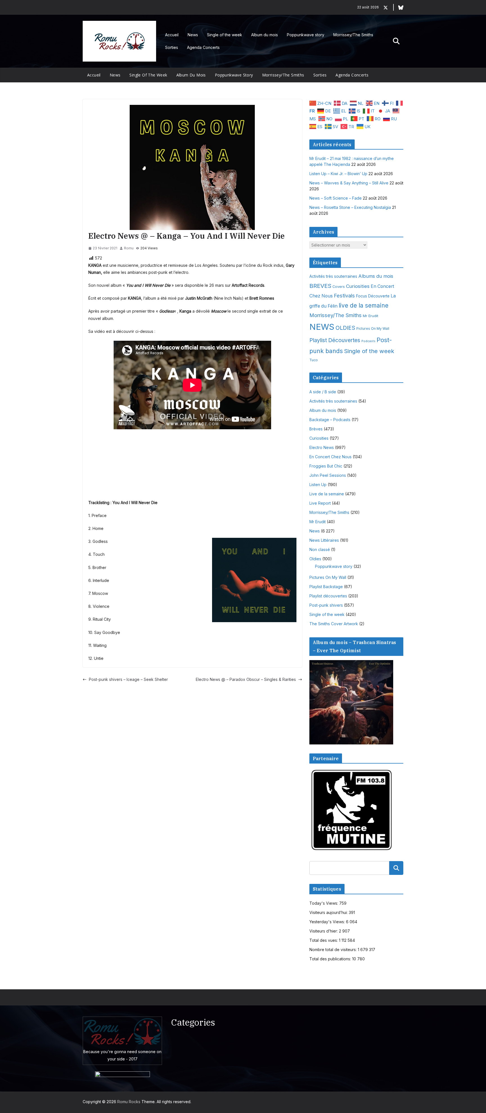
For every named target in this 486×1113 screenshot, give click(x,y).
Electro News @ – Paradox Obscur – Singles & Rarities (246, 679)
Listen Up (318, 484)
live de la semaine (363, 305)
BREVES (320, 285)
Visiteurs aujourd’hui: (329, 912)
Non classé (319, 549)
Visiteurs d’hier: (324, 931)
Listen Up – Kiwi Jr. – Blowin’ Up (338, 173)
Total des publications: (330, 958)
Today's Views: (324, 903)
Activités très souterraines (333, 276)
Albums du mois (375, 276)
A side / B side (322, 391)
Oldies (315, 558)
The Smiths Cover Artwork (333, 623)
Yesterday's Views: (327, 921)
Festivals (344, 295)
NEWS (321, 327)
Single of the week (224, 34)
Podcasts (368, 341)
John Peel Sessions (327, 475)
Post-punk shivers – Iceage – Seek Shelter (128, 679)
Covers (338, 287)
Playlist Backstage (326, 586)
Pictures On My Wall (372, 328)
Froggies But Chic (325, 466)
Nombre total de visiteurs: (333, 949)
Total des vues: (324, 940)
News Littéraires (324, 540)
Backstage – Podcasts (329, 419)
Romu (129, 248)
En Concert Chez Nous (330, 456)
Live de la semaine (326, 493)
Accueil (172, 34)
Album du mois (264, 34)
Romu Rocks (128, 1101)
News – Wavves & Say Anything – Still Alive (348, 182)
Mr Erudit (370, 315)
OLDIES (345, 327)
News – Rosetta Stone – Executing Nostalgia (350, 207)
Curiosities (358, 286)
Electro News (321, 447)
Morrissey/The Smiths (353, 34)
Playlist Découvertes (334, 340)
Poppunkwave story (305, 34)
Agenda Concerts (203, 47)
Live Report (320, 503)
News (193, 34)
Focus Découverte (373, 296)
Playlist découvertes (328, 595)
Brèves (316, 428)
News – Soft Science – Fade (335, 198)
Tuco (313, 360)
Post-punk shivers (326, 605)
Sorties (171, 47)
